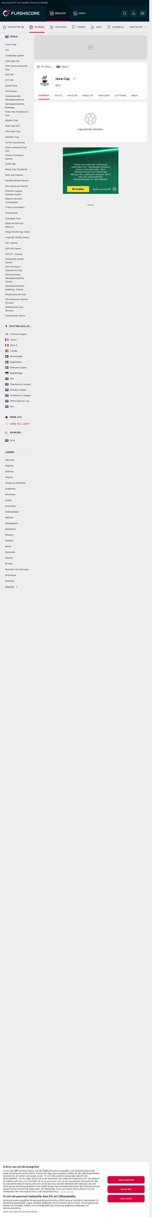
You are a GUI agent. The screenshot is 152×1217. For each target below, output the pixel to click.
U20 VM (9, 74)
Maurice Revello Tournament (13, 200)
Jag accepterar (126, 1180)
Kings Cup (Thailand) (16, 169)
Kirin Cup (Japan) (14, 174)
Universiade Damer (15, 315)
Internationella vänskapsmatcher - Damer (15, 278)
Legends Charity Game (17, 237)
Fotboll (46, 66)
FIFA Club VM (12, 61)
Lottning (120, 95)
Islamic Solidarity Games (14, 157)
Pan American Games (16, 186)
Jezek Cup (10, 163)
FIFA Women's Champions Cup (13, 268)
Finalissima (11, 85)
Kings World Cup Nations (14, 225)
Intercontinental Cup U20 (16, 149)
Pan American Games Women (16, 301)
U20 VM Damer (13, 248)
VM (7, 50)
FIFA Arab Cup (12, 131)
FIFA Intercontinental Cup (16, 68)
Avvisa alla (125, 1189)
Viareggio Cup (12, 218)
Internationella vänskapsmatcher (14, 98)
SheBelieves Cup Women (14, 309)
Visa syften (126, 1198)
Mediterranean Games (17, 180)
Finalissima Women (15, 294)
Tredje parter (66, 1191)
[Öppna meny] (142, 13)
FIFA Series (11, 91)
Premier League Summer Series (13, 192)
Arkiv (134, 95)
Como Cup (10, 44)
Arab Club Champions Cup (16, 113)
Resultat (88, 95)
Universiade (11, 212)
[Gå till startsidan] (24, 13)
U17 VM (9, 80)
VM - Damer (11, 242)
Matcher (104, 95)
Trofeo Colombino (15, 207)
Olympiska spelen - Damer (15, 260)
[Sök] (124, 13)
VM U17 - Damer (13, 254)
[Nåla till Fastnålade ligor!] (74, 79)
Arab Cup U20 (12, 125)
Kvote (58, 95)
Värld (65, 66)
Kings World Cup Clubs (17, 231)
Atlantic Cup (11, 120)
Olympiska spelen (14, 55)
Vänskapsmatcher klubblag (14, 105)
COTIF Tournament (15, 142)
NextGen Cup (12, 137)
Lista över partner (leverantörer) (20, 1211)
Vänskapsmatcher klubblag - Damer (14, 287)
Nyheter (72, 95)
